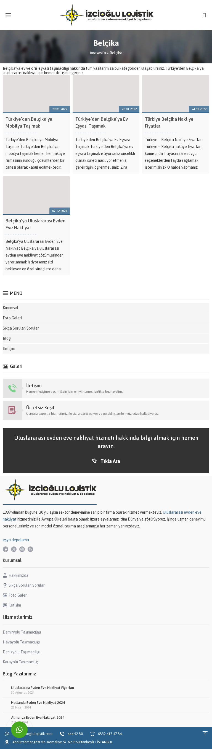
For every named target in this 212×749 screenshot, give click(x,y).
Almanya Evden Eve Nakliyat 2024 (37, 717)
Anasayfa (98, 53)
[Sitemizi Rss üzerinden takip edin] (30, 549)
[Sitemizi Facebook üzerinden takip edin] (5, 549)
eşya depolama (16, 540)
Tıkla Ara (110, 461)
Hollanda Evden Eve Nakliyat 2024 (38, 702)
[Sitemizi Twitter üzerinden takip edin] (14, 549)
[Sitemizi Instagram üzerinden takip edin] (22, 549)
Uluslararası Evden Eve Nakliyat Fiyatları (42, 688)
